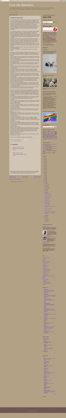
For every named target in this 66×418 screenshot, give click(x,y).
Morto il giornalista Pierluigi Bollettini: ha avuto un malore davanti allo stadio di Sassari (49, 305)
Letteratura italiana (45, 274)
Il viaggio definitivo (47, 197)
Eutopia (44, 260)
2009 (45, 182)
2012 (45, 178)
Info (11, 12)
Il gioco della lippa (47, 203)
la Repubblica (46, 294)
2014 (45, 175)
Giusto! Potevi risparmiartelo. (47, 152)
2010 (45, 181)
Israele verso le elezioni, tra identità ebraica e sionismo (49, 323)
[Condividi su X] (26, 139)
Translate (46, 23)
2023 (45, 162)
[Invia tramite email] (24, 139)
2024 (45, 161)
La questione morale (47, 200)
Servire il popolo (46, 369)
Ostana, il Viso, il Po (46, 339)
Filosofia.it (44, 264)
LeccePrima (46, 289)
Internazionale (46, 313)
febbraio (46, 219)
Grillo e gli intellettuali (46, 243)
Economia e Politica (47, 390)
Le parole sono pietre (47, 196)
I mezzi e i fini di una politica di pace (49, 331)
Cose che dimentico (21, 5)
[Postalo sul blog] (25, 139)
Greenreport (44, 266)
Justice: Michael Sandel (46, 270)
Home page (25, 176)
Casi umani (50, 132)
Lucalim (14, 147)
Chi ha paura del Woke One (48, 380)
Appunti (16, 12)
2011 (45, 179)
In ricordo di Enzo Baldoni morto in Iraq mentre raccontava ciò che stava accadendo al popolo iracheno (49, 327)
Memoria (45, 134)
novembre (46, 185)
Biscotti (45, 376)
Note (52, 134)
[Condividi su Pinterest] (28, 139)
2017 (45, 171)
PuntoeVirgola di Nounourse (48, 348)
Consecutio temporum (46, 257)
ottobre (46, 186)
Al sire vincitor (46, 199)
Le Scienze (44, 273)
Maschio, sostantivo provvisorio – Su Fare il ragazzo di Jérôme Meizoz (50, 373)
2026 (45, 158)
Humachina (45, 368)
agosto (46, 189)
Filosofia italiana (45, 262)
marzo (46, 218)
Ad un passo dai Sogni (47, 341)
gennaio (46, 221)
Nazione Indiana (46, 361)
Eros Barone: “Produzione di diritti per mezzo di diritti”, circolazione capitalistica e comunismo (49, 310)
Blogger (37, 410)
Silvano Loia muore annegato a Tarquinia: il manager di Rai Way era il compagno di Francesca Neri (50, 296)
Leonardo (45, 379)
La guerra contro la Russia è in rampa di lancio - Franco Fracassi (49, 359)
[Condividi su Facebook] (27, 139)
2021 (45, 165)
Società (45, 131)
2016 (45, 172)
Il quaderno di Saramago (46, 269)
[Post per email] (22, 139)
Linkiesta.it (45, 317)
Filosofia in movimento (46, 261)
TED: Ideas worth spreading (47, 283)
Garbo (45, 344)
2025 (45, 159)
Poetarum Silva (46, 371)
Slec (44, 357)
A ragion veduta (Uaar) (47, 299)
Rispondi (14, 155)
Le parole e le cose (47, 386)
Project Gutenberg (45, 279)
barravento (45, 382)
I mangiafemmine (46, 362)
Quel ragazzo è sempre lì (48, 208)
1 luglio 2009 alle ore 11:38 (20, 147)
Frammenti (54, 131)
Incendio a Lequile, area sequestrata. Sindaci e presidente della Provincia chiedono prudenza (49, 291)
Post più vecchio (37, 176)
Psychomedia (45, 280)
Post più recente (12, 176)
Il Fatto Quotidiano (47, 303)
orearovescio (46, 338)
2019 (45, 168)
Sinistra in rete (46, 308)
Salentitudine (45, 49)
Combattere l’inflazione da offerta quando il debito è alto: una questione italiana (49, 391)
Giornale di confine (45, 265)
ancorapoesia (46, 365)
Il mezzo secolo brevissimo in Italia (49, 211)
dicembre (46, 183)
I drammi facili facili (47, 193)
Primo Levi (44, 108)
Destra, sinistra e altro (46, 247)
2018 (45, 169)
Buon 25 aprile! (45, 150)
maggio (46, 215)
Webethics (44, 284)
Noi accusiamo (45, 226)
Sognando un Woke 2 (47, 387)
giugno (46, 192)
